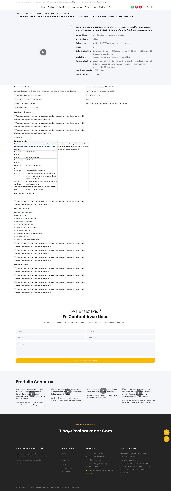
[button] (109, 7)
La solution (66, 461)
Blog (64, 464)
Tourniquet (65, 13)
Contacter (66, 472)
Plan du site (55, 487)
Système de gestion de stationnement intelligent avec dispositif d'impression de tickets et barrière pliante (65, 399)
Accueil (65, 453)
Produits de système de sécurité (46, 13)
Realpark (19, 13)
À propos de (67, 468)
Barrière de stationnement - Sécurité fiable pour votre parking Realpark (102, 397)
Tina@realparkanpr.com (85, 431)
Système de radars (94, 460)
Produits (28, 13)
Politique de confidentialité (70, 487)
